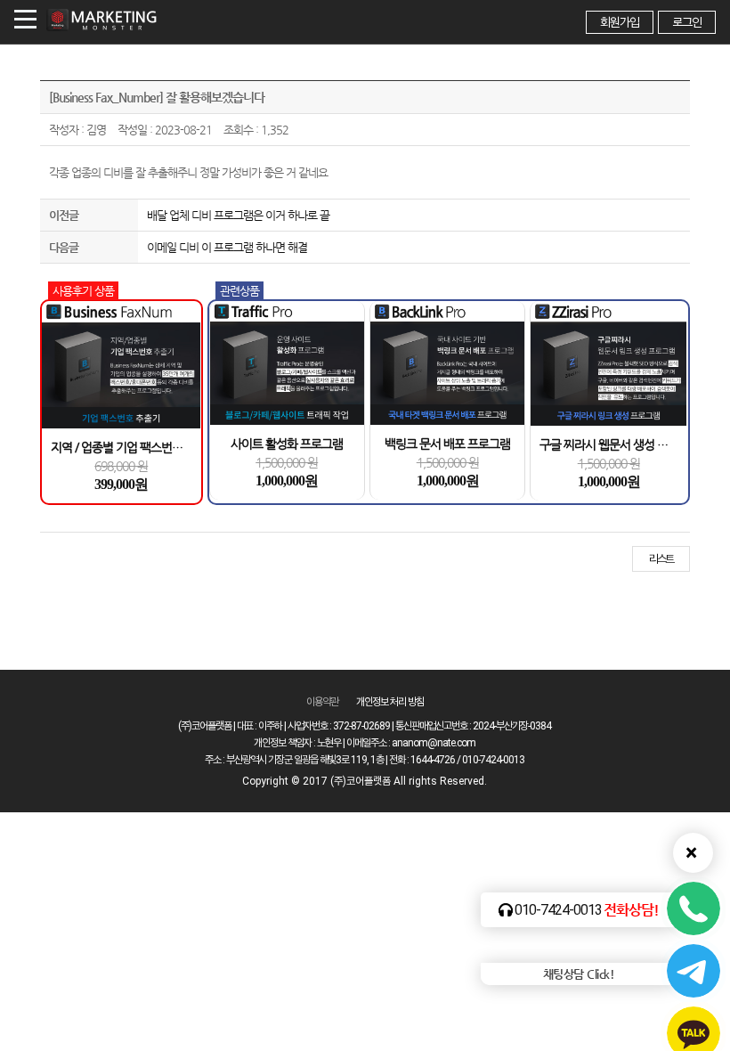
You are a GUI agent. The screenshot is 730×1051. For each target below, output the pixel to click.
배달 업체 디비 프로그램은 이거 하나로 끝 (238, 215)
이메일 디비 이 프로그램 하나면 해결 (227, 247)
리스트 (661, 559)
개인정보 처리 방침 (390, 702)
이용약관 (322, 702)
